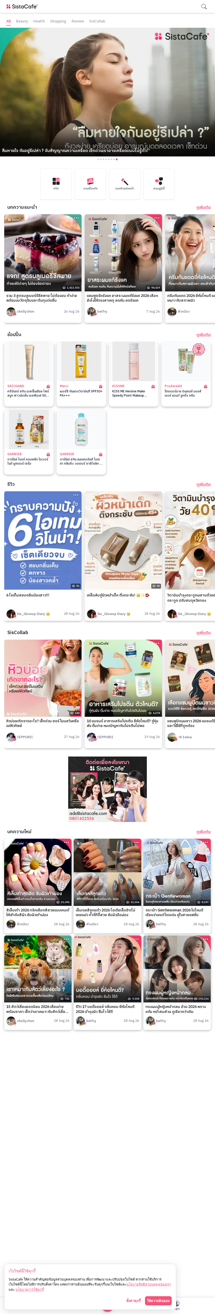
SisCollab (97, 21)
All (8, 21)
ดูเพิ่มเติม (203, 207)
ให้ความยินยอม (158, 1300)
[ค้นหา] (204, 6)
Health (39, 21)
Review (78, 21)
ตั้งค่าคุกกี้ (133, 1300)
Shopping (58, 21)
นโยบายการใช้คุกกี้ (29, 1289)
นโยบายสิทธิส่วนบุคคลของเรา (148, 1284)
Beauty (22, 21)
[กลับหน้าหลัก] (23, 6)
